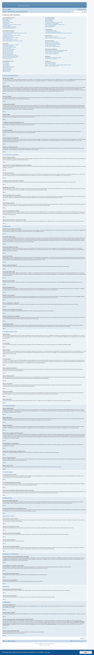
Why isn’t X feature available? (50, 63)
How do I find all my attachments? (51, 58)
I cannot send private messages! (51, 30)
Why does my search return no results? (52, 43)
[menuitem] (9, 9)
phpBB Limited (36, 606)
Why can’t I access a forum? (8, 51)
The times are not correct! (7, 34)
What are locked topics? (7, 70)
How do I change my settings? (8, 31)
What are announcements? (7, 67)
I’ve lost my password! (7, 25)
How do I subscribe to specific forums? (52, 52)
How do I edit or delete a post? (8, 45)
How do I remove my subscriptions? (51, 53)
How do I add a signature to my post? (9, 47)
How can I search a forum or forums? (52, 41)
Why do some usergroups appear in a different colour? (55, 24)
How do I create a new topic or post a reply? (11, 44)
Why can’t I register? (6, 21)
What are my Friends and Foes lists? (51, 36)
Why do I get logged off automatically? (9, 26)
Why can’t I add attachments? (8, 52)
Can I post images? (6, 65)
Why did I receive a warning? (8, 53)
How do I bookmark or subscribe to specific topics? (54, 51)
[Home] (10, 4)
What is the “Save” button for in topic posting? (11, 56)
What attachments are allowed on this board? (53, 57)
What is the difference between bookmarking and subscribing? (56, 50)
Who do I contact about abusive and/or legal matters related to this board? (58, 64)
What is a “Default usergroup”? (50, 25)
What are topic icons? (7, 71)
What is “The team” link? (49, 26)
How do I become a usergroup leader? (52, 23)
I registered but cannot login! (8, 22)
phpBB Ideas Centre (56, 613)
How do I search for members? (50, 45)
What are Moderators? (49, 20)
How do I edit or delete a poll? (8, 50)
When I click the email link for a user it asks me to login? (13, 40)
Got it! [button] (85, 652)
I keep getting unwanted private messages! (52, 31)
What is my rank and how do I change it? (10, 39)
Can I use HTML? (6, 63)
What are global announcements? (9, 66)
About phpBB (5, 607)
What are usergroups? (49, 21)
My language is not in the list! (8, 36)
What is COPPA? (6, 20)
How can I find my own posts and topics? (52, 46)
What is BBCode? (6, 62)
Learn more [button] (47, 652)
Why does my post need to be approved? (10, 57)
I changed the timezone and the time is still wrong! (11, 35)
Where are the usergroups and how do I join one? (54, 22)
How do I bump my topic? (7, 58)
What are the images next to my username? (10, 37)
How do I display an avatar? (8, 38)
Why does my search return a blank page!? (53, 44)
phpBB (41, 189)
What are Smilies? (6, 64)
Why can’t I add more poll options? (9, 49)
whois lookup (5, 621)
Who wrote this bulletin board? (50, 62)
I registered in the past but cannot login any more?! (12, 24)
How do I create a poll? (7, 48)
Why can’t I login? (6, 23)
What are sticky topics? (7, 69)
